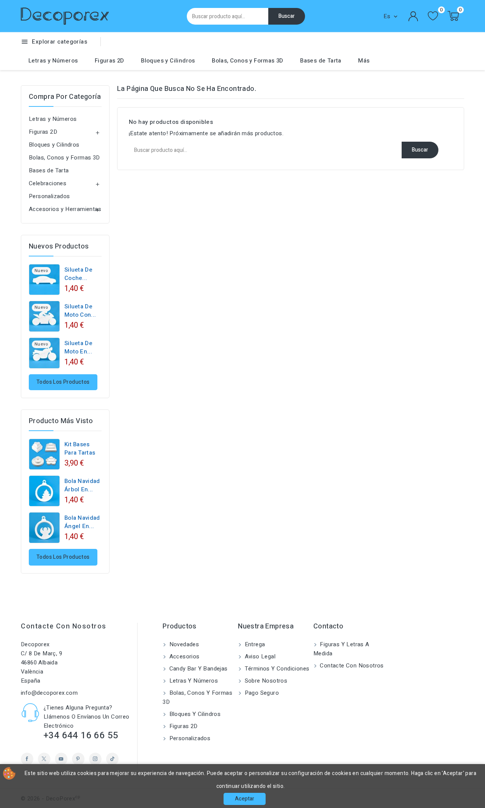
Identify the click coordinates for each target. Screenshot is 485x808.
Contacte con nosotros (63, 626)
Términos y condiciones (276, 668)
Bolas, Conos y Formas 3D (247, 60)
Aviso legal (259, 656)
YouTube (61, 759)
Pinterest (78, 759)
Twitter (44, 759)
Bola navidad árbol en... (82, 485)
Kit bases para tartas (79, 448)
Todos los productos (63, 382)
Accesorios (183, 656)
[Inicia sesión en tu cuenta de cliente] (413, 16)
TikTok (112, 759)
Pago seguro (261, 693)
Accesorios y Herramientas (65, 209)
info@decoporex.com (49, 693)
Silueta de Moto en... (78, 347)
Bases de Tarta (320, 60)
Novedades (183, 644)
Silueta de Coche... (78, 274)
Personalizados (49, 196)
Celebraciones (47, 183)
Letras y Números (53, 60)
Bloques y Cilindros (168, 60)
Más (363, 60)
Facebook (27, 759)
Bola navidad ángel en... (82, 522)
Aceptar (244, 799)
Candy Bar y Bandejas (197, 668)
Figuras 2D (109, 60)
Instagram (95, 759)
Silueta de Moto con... (80, 310)
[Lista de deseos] (433, 16)
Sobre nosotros (265, 681)
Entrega (254, 644)
